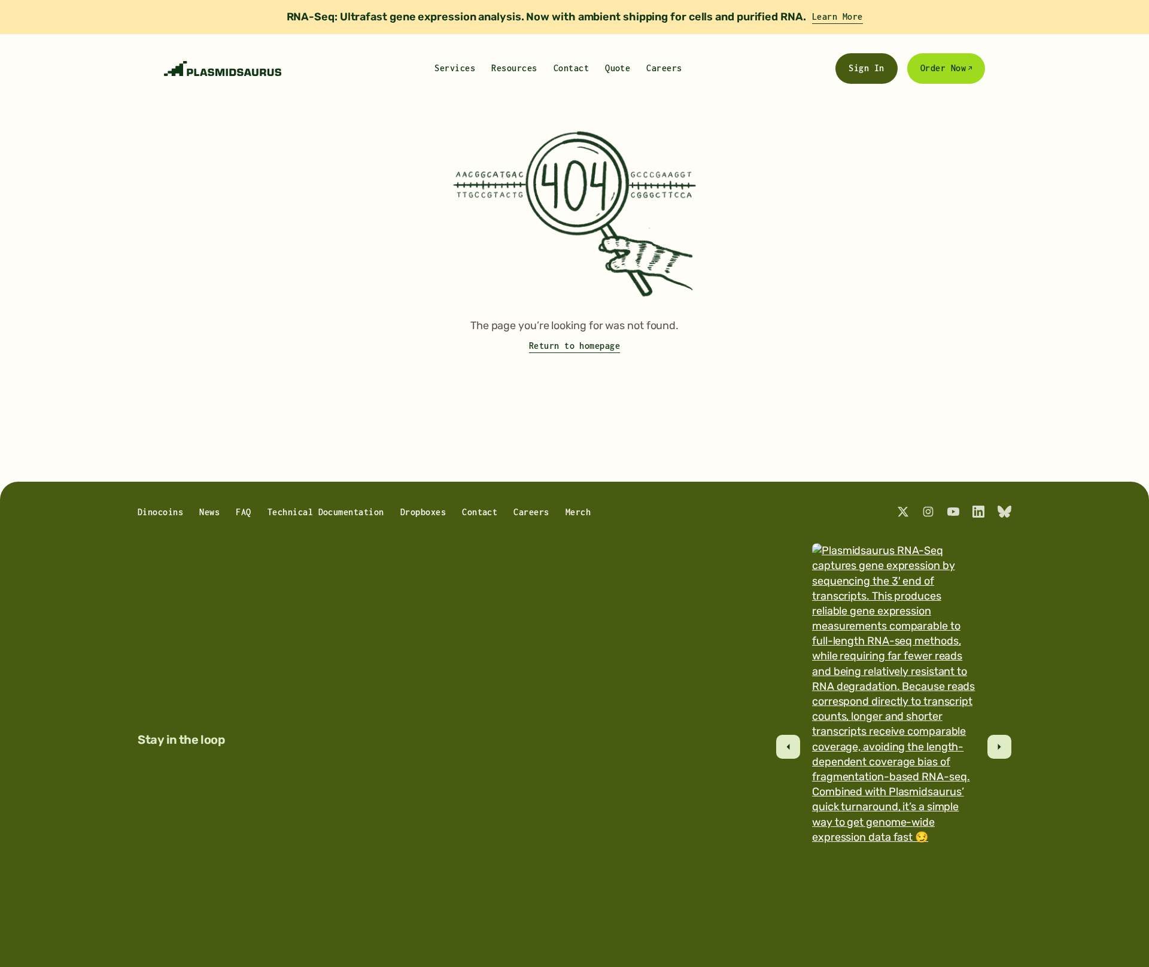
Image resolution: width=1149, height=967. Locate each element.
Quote (617, 68)
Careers (664, 68)
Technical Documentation (326, 512)
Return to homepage (575, 345)
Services (454, 68)
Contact (571, 68)
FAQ (243, 512)
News (209, 512)
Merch (578, 512)
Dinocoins (160, 512)
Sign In (866, 68)
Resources (514, 68)
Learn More (837, 16)
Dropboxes (423, 512)
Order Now (943, 68)
